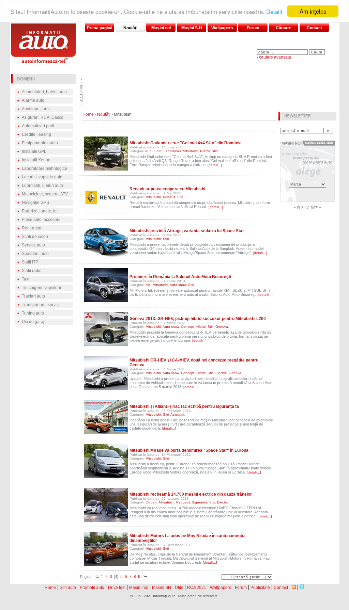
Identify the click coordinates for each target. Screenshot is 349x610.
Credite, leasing (36, 134)
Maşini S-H (191, 28)
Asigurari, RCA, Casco (42, 117)
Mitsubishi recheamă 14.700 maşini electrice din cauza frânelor (191, 494)
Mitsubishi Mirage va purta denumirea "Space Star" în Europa (189, 450)
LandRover (172, 151)
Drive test (116, 587)
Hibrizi (201, 326)
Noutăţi (130, 28)
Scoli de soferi (35, 236)
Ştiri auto (68, 587)
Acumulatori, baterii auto (44, 92)
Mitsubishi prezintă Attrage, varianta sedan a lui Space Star (187, 230)
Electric (221, 373)
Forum (253, 28)
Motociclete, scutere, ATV (45, 194)
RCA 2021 (196, 587)
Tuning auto (33, 313)
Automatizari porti (38, 126)
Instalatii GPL (34, 151)
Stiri (214, 151)
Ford (158, 151)
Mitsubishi (190, 151)
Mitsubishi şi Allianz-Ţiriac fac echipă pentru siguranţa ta (184, 406)
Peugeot (183, 502)
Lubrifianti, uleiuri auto (42, 185)
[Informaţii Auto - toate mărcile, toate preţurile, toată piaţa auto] (43, 61)
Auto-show (178, 285)
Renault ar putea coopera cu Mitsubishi (167, 189)
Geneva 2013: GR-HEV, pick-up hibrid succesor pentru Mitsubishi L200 (198, 318)
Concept (187, 326)
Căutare (283, 28)
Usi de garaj (33, 321)
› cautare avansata (274, 57)
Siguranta (199, 502)
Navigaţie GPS (35, 202)
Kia (148, 285)
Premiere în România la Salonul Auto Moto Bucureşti (180, 276)
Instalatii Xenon (36, 160)
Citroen (151, 502)
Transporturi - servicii (41, 304)
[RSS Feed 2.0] (294, 587)
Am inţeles (313, 11)
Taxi (25, 279)
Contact (314, 28)
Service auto (33, 245)
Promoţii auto (92, 587)
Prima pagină (99, 28)
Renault (169, 197)
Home (88, 114)
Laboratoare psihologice (44, 168)
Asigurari (177, 414)
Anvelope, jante (36, 109)
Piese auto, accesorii (41, 219)
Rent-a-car (32, 228)
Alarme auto (33, 100)
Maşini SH (161, 587)
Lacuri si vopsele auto (42, 177)
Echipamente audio (40, 143)
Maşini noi (161, 28)
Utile (179, 587)
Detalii (274, 11)
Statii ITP (30, 262)
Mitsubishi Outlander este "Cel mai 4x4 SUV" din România (186, 143)
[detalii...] (215, 165)
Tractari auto (33, 296)
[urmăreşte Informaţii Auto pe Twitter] (302, 587)
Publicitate (260, 587)
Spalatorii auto (35, 253)
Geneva (221, 326)
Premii (205, 151)
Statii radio (32, 270)
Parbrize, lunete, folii (41, 211)
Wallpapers (222, 28)
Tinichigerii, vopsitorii (41, 287)
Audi (148, 151)
